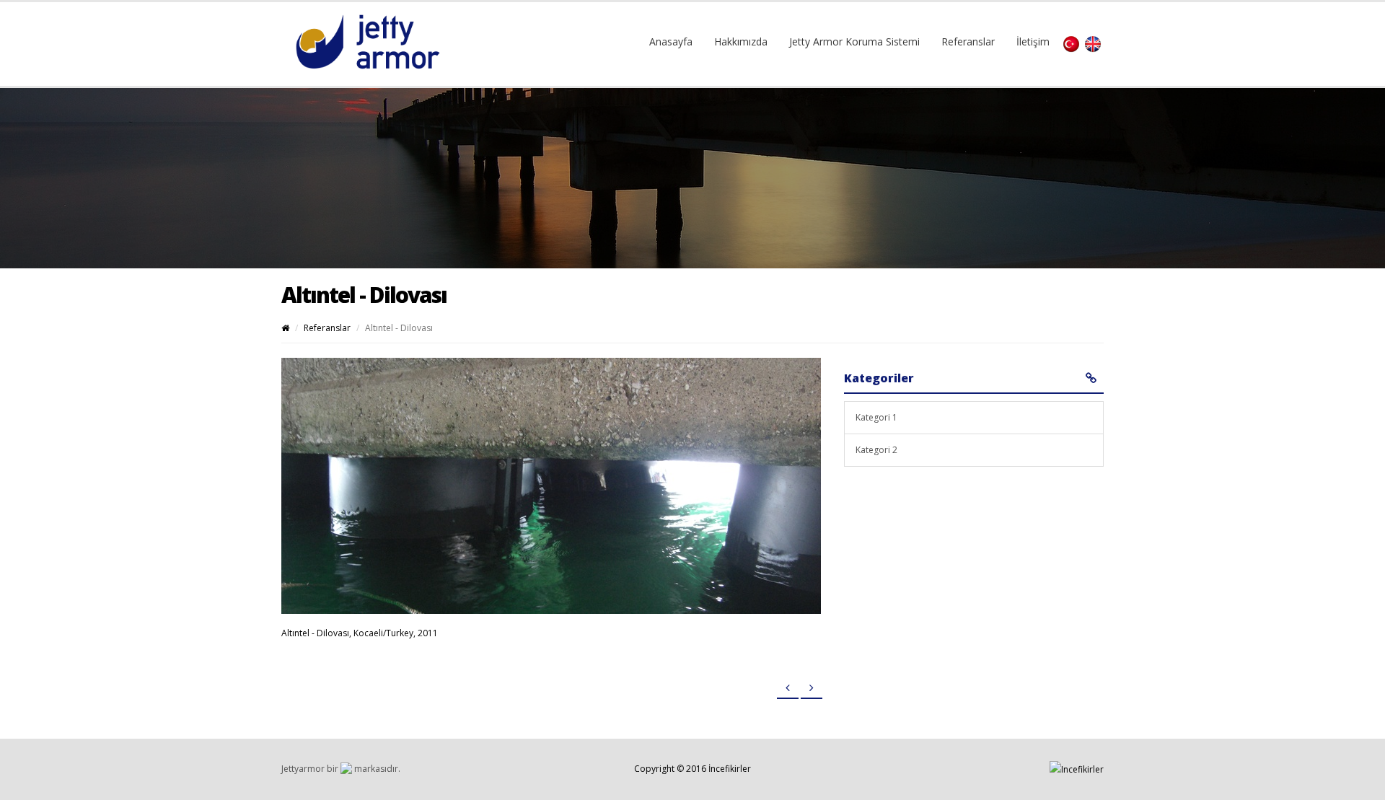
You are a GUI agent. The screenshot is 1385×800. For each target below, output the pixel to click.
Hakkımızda (741, 41)
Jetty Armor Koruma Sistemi (854, 41)
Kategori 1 (876, 417)
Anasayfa (670, 41)
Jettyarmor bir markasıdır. (340, 768)
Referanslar (968, 41)
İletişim (1033, 41)
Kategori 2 (876, 450)
